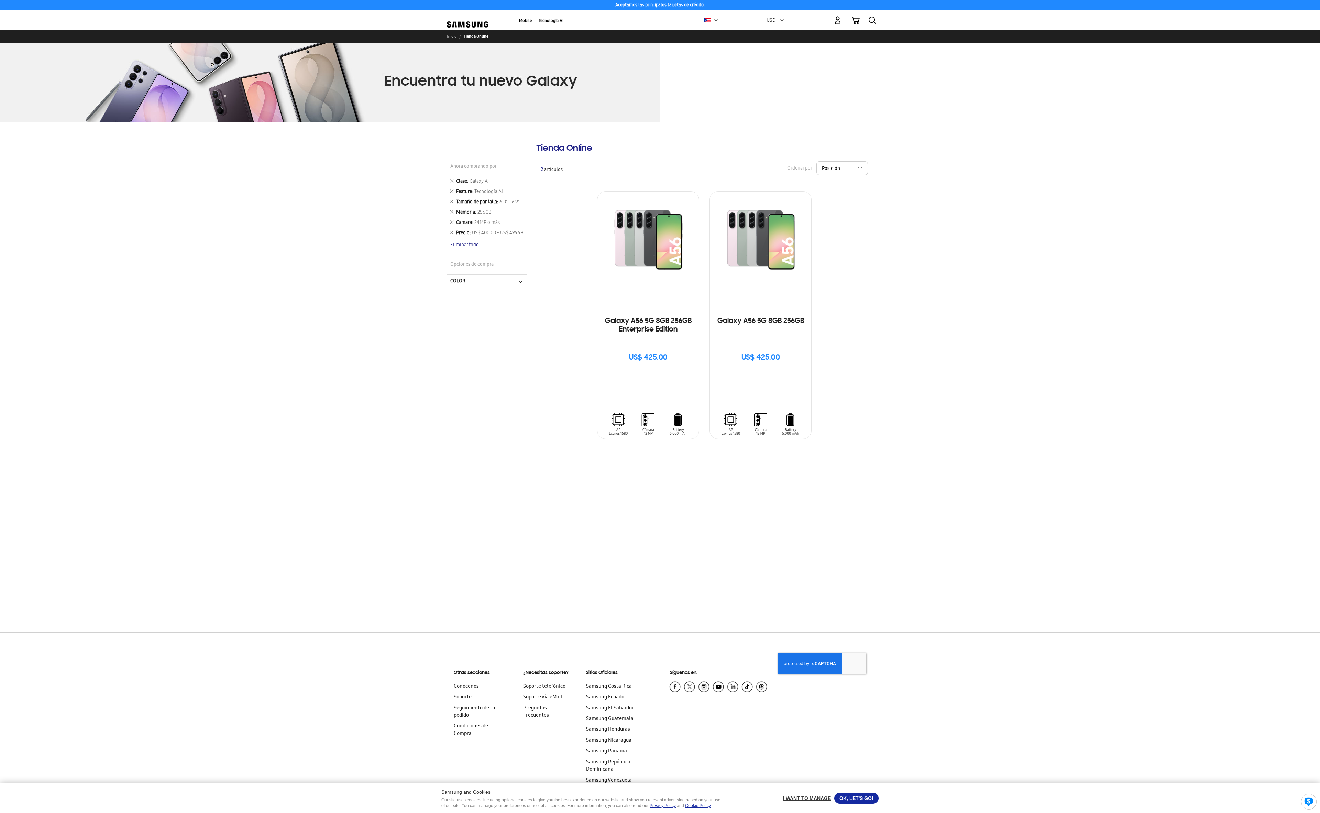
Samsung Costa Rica (609, 687)
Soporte (463, 697)
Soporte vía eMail (542, 697)
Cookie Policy (698, 805)
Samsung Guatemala (610, 719)
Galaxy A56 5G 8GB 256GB (760, 321)
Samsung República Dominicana (608, 766)
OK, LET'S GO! (856, 798)
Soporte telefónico (544, 687)
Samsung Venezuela (609, 781)
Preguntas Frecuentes (536, 712)
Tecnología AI (551, 21)
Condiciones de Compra (471, 730)
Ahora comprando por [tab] (473, 167)
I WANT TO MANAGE (807, 798)
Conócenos (466, 687)
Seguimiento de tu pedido (474, 712)
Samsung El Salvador (610, 708)
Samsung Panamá (606, 751)
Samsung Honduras (608, 730)
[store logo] (467, 16)
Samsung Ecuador (606, 697)
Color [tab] (457, 281)
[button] (716, 20)
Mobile (525, 21)
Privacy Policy (663, 805)
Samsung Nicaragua (608, 741)
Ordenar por (799, 169)
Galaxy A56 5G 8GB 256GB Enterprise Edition (648, 325)
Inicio (451, 36)
